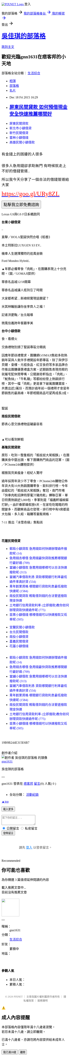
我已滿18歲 (9, 1052)
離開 (22, 1052)
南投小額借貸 (18, 636)
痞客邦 (28, 783)
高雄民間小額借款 (22, 142)
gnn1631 (7, 761)
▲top (5, 801)
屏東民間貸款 (18, 123)
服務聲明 (42, 1000)
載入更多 (8, 809)
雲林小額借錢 (18, 137)
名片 (12, 90)
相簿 (12, 81)
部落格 (14, 85)
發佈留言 (8, 833)
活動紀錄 (32, 794)
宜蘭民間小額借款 (22, 627)
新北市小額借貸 (20, 128)
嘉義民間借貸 (18, 641)
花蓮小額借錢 (18, 646)
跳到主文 (8, 47)
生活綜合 (34, 73)
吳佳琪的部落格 (24, 35)
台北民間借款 (18, 632)
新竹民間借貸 (18, 133)
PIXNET (18, 996)
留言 (37, 783)
